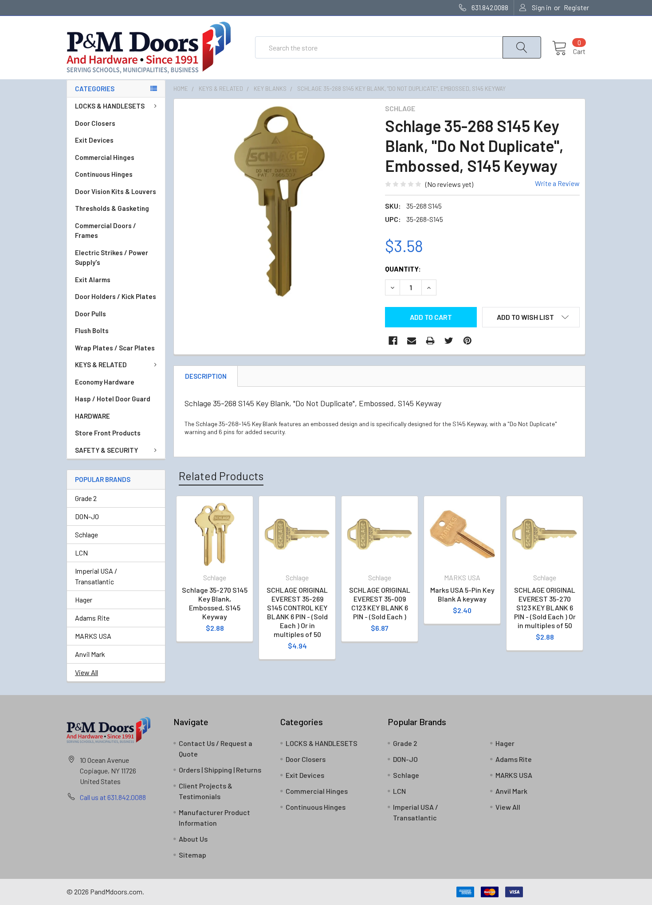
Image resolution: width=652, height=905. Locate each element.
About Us (193, 839)
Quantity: (403, 268)
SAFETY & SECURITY (106, 450)
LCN (81, 552)
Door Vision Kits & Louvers (115, 191)
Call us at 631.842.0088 (113, 797)
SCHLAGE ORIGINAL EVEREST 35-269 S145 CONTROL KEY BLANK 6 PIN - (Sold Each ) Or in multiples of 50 (297, 612)
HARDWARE (92, 416)
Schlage (86, 534)
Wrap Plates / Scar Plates (115, 348)
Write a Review (557, 183)
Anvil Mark (90, 654)
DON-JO (87, 516)
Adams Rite (92, 618)
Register (576, 8)
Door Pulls (90, 314)
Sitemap (192, 855)
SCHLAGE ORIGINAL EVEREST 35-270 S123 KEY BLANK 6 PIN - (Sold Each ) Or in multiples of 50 (545, 607)
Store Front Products (108, 433)
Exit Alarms (92, 280)
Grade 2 (86, 498)
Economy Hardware (104, 382)
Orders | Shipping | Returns (220, 769)
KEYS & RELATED (101, 365)
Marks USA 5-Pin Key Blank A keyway (462, 594)
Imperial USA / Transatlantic (96, 576)
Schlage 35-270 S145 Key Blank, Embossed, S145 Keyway (214, 603)
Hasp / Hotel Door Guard (112, 399)
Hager (83, 599)
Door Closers (95, 123)
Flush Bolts (92, 330)
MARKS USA (93, 636)
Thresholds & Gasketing (112, 208)
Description (206, 376)
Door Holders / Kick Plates (115, 296)
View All (86, 672)
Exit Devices (94, 140)
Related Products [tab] (221, 475)
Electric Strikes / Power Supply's (111, 258)
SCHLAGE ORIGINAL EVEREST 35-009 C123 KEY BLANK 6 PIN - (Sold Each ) (379, 603)
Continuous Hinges (104, 174)
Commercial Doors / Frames (105, 230)
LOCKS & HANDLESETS (110, 106)
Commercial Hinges (104, 157)
